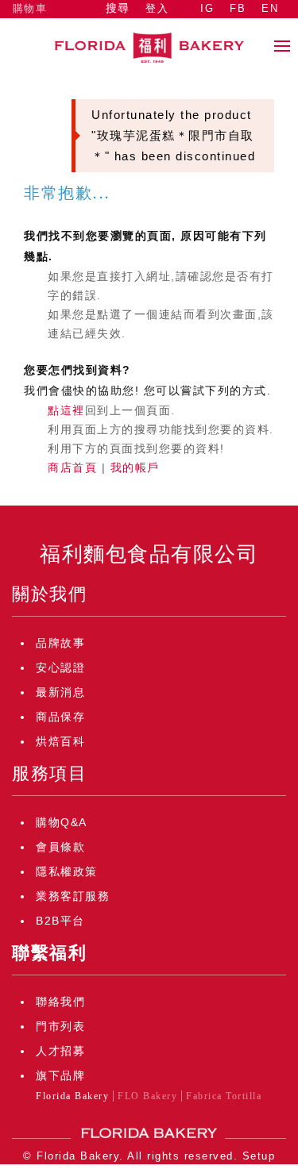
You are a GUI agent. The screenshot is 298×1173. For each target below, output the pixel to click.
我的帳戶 (135, 467)
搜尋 (118, 8)
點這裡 (66, 410)
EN (269, 8)
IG (207, 8)
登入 (156, 8)
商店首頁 (72, 467)
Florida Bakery (72, 1096)
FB (238, 8)
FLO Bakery (147, 1096)
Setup (259, 1156)
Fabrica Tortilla (223, 1096)
